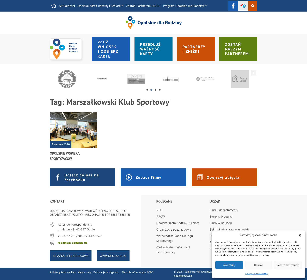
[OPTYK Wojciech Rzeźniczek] (136, 79)
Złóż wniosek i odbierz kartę (108, 48)
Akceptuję (229, 265)
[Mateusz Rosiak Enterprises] (171, 79)
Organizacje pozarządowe (173, 229)
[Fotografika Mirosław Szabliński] (101, 79)
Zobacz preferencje (288, 265)
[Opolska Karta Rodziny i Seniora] (69, 49)
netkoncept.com (183, 275)
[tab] (147, 90)
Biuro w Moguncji (221, 216)
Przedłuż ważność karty (150, 49)
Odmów (258, 265)
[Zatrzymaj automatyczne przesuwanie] (253, 73)
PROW (160, 216)
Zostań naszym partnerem (237, 49)
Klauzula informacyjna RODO (138, 272)
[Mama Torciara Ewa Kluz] (67, 79)
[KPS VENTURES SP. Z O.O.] (240, 79)
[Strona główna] (54, 6)
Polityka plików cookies (256, 273)
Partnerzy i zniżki (194, 49)
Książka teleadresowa (70, 256)
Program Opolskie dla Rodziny (183, 6)
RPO (159, 210)
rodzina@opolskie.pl (72, 243)
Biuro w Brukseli (221, 223)
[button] (300, 235)
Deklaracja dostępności (106, 272)
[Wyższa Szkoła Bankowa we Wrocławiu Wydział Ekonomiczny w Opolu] (205, 79)
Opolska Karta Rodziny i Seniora (99, 6)
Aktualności (67, 6)
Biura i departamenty (224, 210)
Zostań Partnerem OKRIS (143, 6)
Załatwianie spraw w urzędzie (229, 229)
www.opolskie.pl (113, 256)
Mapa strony (84, 272)
